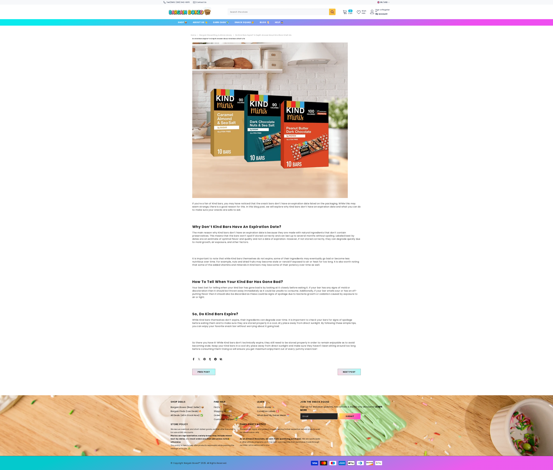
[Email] (221, 359)
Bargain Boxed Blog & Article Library (215, 35)
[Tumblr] (210, 359)
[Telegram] (215, 359)
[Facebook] (193, 359)
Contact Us (201, 2)
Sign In (377, 10)
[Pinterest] (204, 359)
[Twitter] (199, 359)
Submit (350, 416)
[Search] (282, 12)
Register (386, 10)
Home (193, 35)
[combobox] (278, 12)
